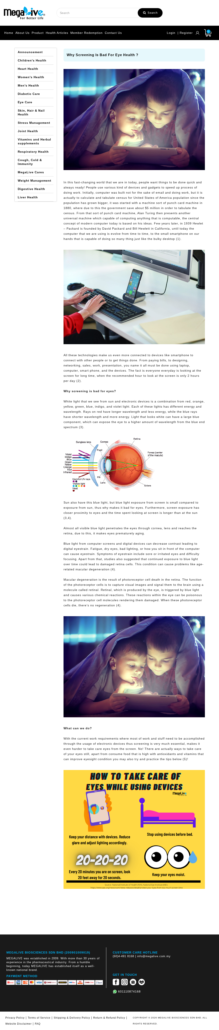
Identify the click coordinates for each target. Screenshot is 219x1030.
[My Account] (197, 32)
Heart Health (28, 68)
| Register (185, 32)
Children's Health (32, 60)
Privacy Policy (15, 1017)
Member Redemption (86, 32)
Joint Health (28, 131)
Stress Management (34, 122)
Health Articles (57, 32)
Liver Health (28, 197)
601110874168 (129, 991)
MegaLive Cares (31, 172)
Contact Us (113, 32)
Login (171, 32)
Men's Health (28, 85)
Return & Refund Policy (109, 1017)
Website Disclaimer (18, 1023)
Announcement (30, 52)
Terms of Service (39, 1017)
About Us (22, 32)
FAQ (37, 1023)
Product (38, 32)
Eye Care (25, 102)
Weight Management (34, 180)
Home (8, 32)
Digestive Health (31, 189)
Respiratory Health (33, 151)
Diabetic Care (29, 94)
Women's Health (31, 77)
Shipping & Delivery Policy (72, 1017)
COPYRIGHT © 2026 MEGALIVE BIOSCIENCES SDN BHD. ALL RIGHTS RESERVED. (170, 1021)
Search (152, 12)
